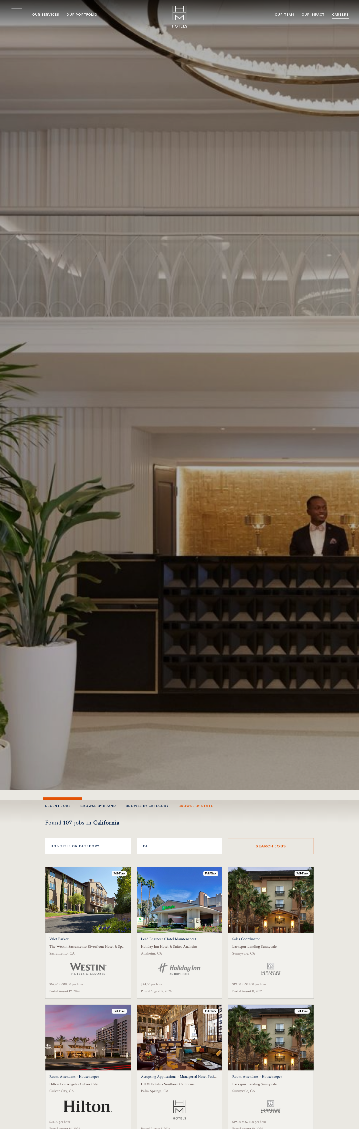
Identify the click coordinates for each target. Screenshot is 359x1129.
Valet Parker (59, 939)
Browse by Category (147, 806)
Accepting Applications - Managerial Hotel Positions (181, 1076)
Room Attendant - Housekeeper (74, 1076)
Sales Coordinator (246, 939)
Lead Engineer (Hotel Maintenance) (168, 939)
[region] (16, 13)
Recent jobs (58, 806)
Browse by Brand (98, 806)
